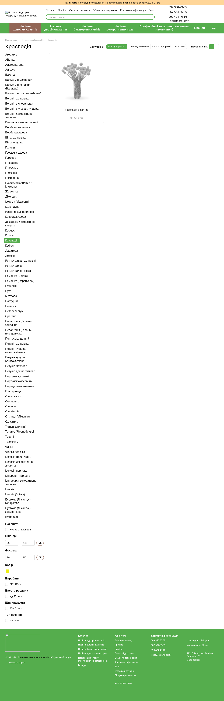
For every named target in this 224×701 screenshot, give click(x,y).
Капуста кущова (15, 216)
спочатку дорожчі (161, 46)
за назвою (180, 46)
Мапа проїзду (193, 660)
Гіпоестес (11, 167)
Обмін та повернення (105, 10)
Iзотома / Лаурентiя (17, 201)
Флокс (9, 446)
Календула (12, 206)
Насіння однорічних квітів (25, 28)
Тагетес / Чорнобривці (19, 431)
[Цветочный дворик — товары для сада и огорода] (22, 643)
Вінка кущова (14, 142)
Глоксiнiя (11, 172)
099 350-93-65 (178, 7)
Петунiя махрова (16, 366)
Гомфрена (12, 177)
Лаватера (11, 250)
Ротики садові (14, 265)
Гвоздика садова (16, 152)
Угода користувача (124, 671)
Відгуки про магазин (125, 675)
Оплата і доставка (79, 10)
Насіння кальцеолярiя (19, 211)
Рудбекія (11, 285)
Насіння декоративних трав (120, 28)
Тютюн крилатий (15, 426)
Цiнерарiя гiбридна (17, 475)
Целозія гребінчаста (18, 456)
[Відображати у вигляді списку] (216, 46)
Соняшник (12, 401)
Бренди (199, 27)
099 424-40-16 (178, 16)
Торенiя (10, 436)
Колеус (9, 235)
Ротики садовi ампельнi (20, 260)
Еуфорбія (11, 516)
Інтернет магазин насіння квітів (35, 657)
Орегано (10, 316)
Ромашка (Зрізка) (16, 275)
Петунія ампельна (17, 343)
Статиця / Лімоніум (17, 416)
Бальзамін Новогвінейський (23, 93)
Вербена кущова (16, 132)
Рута (8, 290)
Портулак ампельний (18, 381)
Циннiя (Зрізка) (15, 494)
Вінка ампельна (15, 137)
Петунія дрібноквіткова (20, 371)
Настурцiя (11, 300)
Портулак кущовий (17, 376)
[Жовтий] (7, 571)
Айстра (10, 59)
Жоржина (11, 191)
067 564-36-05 (178, 12)
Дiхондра (11, 196)
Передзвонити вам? (179, 21)
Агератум (11, 54)
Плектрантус (13, 391)
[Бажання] (198, 14)
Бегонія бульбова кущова (21, 108)
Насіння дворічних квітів (55, 28)
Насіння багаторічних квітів (87, 28)
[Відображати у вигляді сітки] (211, 46)
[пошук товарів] (152, 17)
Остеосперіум (14, 311)
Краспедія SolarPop (76, 109)
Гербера (10, 157)
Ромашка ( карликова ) (19, 280)
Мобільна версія (16, 662)
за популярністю (116, 46)
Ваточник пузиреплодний (21, 122)
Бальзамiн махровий (18, 79)
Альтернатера (14, 64)
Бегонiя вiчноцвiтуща (19, 103)
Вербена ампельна (17, 127)
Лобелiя (10, 255)
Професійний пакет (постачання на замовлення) (164, 28)
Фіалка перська (15, 451)
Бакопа (10, 74)
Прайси (62, 10)
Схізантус (11, 421)
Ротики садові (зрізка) (19, 270)
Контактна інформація (133, 10)
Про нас (50, 10)
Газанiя (10, 147)
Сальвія (10, 406)
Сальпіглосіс (13, 396)
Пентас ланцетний (17, 338)
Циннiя (9, 489)
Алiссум (10, 69)
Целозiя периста (16, 470)
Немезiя (10, 306)
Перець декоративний (19, 386)
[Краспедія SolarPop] (76, 79)
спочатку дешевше (139, 46)
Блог (151, 10)
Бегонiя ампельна (17, 98)
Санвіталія (12, 411)
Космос (10, 230)
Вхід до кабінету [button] (123, 640)
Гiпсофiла (11, 162)
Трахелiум (11, 441)
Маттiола (11, 296)
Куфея (9, 245)
